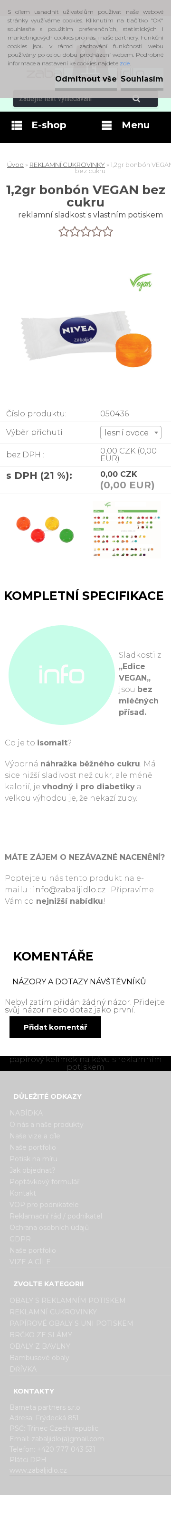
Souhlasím (142, 78)
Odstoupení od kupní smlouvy (97, 1510)
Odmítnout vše (86, 78)
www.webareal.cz (123, 1503)
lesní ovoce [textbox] (126, 432)
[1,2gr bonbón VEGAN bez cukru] (45, 534)
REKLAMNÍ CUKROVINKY (67, 164)
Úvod (15, 164)
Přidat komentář (55, 1027)
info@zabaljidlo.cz (69, 889)
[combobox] (131, 432)
